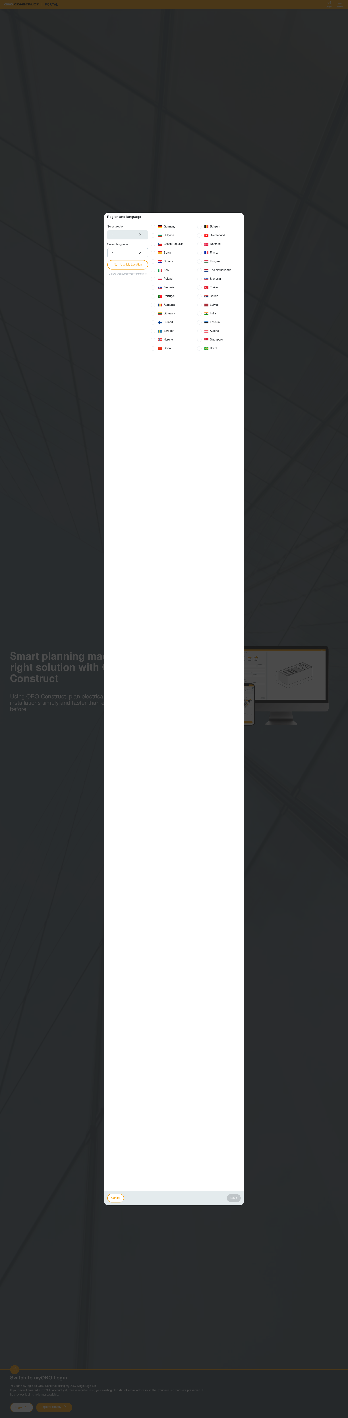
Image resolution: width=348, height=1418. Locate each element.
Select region (115, 226)
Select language (117, 244)
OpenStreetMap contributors (131, 274)
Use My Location (131, 264)
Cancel (115, 1198)
